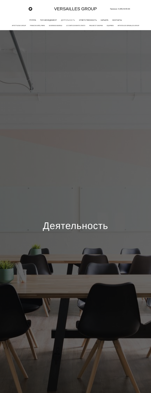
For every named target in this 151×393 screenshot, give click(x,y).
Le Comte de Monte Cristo (75, 25)
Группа (32, 20)
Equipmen (110, 25)
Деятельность (68, 20)
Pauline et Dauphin (96, 25)
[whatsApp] (30, 10)
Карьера (104, 20)
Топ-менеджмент (48, 20)
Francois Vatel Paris (37, 25)
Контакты (117, 20)
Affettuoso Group (19, 25)
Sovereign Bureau (55, 25)
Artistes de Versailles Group (128, 25)
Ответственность (88, 20)
